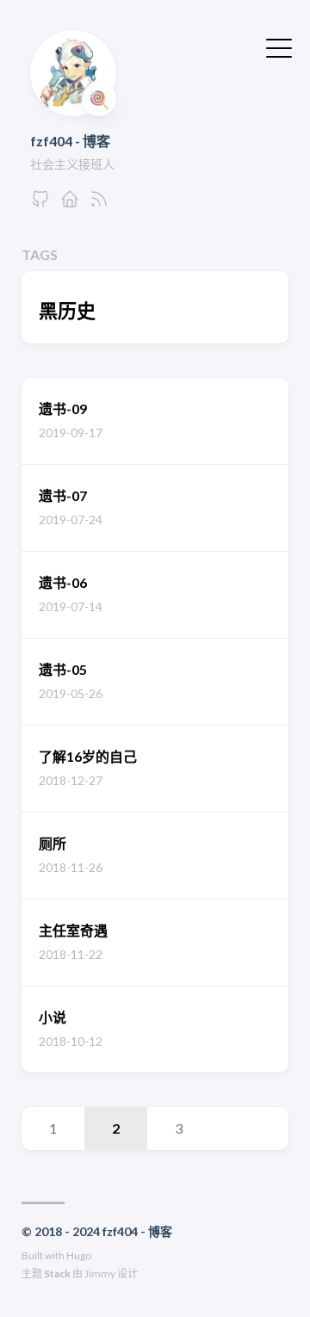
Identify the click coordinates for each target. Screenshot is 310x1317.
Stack (57, 1273)
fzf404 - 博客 (70, 141)
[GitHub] (40, 203)
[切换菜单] (279, 46)
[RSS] (99, 203)
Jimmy (99, 1273)
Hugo (78, 1255)
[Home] (69, 203)
